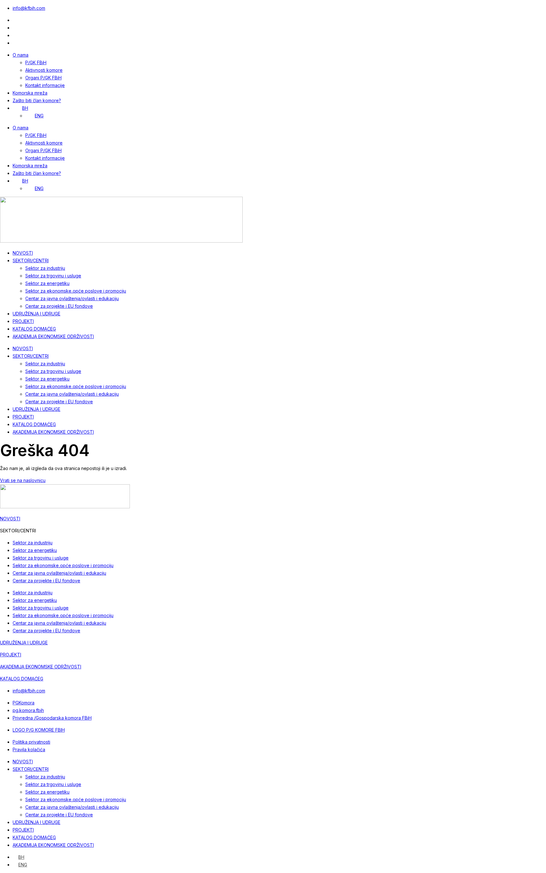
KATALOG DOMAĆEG (34, 328)
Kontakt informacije (45, 85)
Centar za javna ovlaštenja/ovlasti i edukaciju (72, 298)
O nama (20, 55)
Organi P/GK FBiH (43, 77)
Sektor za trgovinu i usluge (53, 275)
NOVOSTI (23, 253)
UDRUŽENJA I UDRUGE (36, 313)
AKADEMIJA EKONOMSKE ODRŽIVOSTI (53, 336)
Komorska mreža (30, 93)
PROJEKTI (23, 321)
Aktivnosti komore (44, 70)
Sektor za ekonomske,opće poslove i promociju (75, 291)
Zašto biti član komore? (37, 100)
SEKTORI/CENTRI (31, 260)
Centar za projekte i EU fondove (59, 306)
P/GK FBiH (35, 62)
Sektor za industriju (45, 268)
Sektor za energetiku (47, 283)
